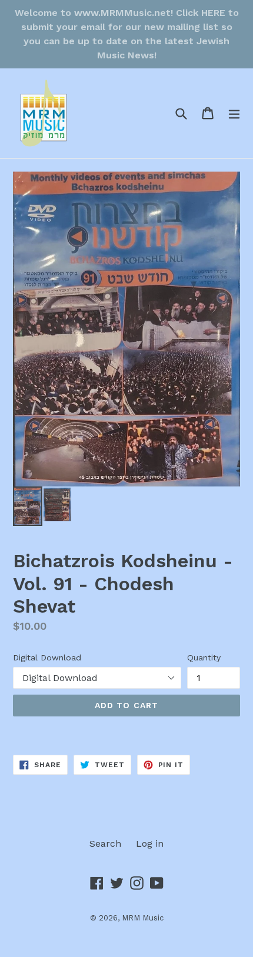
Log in (150, 843)
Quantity (204, 657)
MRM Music (143, 917)
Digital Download (47, 657)
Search (105, 843)
